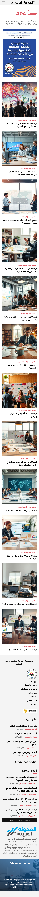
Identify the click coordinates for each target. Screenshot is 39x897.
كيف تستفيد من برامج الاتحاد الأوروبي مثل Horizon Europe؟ (21, 173)
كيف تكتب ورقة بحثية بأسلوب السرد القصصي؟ (21, 367)
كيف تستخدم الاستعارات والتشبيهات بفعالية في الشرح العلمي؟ (21, 125)
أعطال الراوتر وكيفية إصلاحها (25, 752)
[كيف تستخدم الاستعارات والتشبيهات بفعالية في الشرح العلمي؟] (19, 99)
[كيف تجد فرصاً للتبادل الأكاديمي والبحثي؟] (19, 390)
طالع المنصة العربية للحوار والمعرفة (20, 820)
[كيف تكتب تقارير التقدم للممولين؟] (19, 626)
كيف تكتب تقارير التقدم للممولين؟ (22, 649)
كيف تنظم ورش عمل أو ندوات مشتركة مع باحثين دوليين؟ (20, 318)
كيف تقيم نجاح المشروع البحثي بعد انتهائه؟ (22, 557)
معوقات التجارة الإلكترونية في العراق (22, 725)
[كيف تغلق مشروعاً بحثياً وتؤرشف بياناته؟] (19, 580)
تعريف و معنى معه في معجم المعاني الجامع (22, 743)
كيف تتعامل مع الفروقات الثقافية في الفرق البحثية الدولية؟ (22, 463)
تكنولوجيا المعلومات (31, 729)
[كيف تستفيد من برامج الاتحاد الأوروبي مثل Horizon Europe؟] (19, 148)
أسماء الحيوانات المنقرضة (26, 733)
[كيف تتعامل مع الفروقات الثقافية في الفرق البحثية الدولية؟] (19, 438)
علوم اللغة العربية (32, 748)
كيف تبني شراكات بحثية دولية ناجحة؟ (21, 510)
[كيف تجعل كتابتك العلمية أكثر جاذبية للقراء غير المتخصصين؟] (19, 245)
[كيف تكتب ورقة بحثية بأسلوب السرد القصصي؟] (19, 341)
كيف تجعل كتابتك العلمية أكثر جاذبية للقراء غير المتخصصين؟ (21, 270)
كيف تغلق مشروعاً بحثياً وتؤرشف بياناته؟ (19, 604)
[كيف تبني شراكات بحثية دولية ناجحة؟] (19, 486)
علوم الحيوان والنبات (31, 737)
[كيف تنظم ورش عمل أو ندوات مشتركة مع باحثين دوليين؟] (19, 293)
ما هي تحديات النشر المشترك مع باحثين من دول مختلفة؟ (20, 222)
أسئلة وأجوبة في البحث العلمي (27, 120)
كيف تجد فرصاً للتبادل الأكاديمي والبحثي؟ (23, 415)
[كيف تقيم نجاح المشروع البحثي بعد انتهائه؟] (19, 532)
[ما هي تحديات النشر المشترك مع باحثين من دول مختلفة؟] (19, 196)
